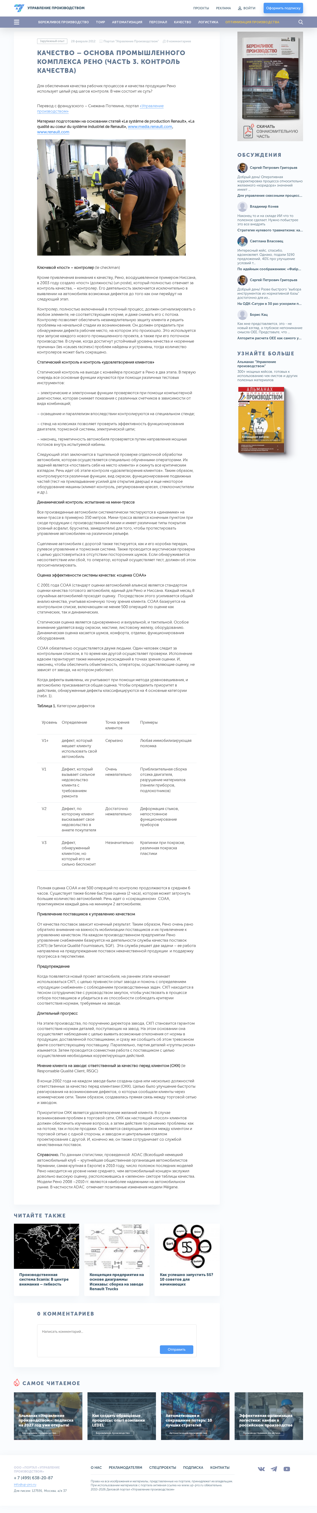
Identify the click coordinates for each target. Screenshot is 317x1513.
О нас (96, 1468)
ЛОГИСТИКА (208, 22)
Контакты (220, 1468)
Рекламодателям (125, 1468)
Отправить (176, 1349)
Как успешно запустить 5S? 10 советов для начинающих (186, 1279)
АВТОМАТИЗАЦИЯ (127, 22)
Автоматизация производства (188, 1433)
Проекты (201, 8)
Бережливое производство (39, 1433)
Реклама (223, 8)
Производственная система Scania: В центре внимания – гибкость (44, 1279)
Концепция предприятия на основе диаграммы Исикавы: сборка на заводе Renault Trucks (117, 1281)
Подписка (193, 1468)
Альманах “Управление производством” (256, 364)
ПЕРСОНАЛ (158, 22)
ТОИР (100, 22)
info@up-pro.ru (25, 1484)
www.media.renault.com (150, 126)
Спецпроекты (162, 1468)
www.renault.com (53, 132)
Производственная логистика (261, 1433)
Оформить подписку (283, 8)
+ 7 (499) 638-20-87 (33, 1477)
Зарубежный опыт (52, 41)
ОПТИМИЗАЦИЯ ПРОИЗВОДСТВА (252, 22)
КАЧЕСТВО (182, 22)
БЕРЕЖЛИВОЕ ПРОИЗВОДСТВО (63, 22)
